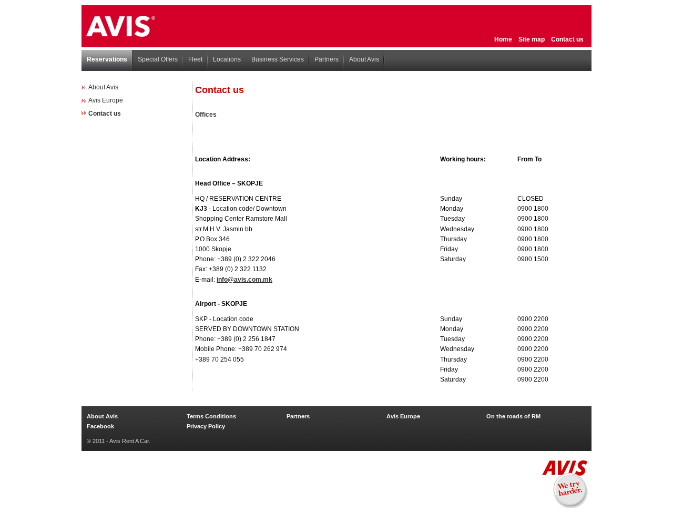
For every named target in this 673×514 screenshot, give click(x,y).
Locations (227, 59)
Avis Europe (105, 100)
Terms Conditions (211, 416)
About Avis (364, 59)
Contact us (567, 39)
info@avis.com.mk (244, 279)
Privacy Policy (206, 426)
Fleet (195, 59)
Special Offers (158, 59)
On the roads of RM (513, 416)
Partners (326, 59)
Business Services (277, 59)
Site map (531, 39)
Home (503, 39)
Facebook (100, 426)
